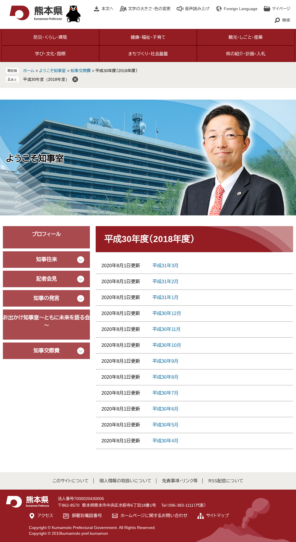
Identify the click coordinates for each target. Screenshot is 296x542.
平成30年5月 (165, 424)
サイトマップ (217, 515)
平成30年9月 (165, 361)
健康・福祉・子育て (148, 37)
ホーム (28, 70)
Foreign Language (241, 8)
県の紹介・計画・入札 (245, 53)
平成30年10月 (166, 345)
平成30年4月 (165, 440)
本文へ (107, 8)
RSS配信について (225, 480)
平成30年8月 (165, 377)
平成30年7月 (165, 393)
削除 (75, 79)
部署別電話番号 (87, 515)
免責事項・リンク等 (180, 480)
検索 (286, 20)
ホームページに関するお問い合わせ (154, 515)
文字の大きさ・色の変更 (149, 8)
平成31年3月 (165, 265)
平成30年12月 (166, 313)
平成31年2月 (165, 281)
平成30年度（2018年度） (46, 79)
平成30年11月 (166, 329)
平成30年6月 (165, 409)
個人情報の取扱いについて (125, 480)
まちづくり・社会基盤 (148, 53)
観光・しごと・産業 (246, 37)
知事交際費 (81, 70)
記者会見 (46, 279)
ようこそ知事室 (52, 70)
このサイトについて (71, 480)
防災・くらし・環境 (50, 37)
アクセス (45, 515)
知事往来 (46, 259)
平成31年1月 (165, 297)
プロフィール (46, 234)
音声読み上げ (197, 8)
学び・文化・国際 (50, 53)
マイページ (281, 8)
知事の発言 (47, 298)
